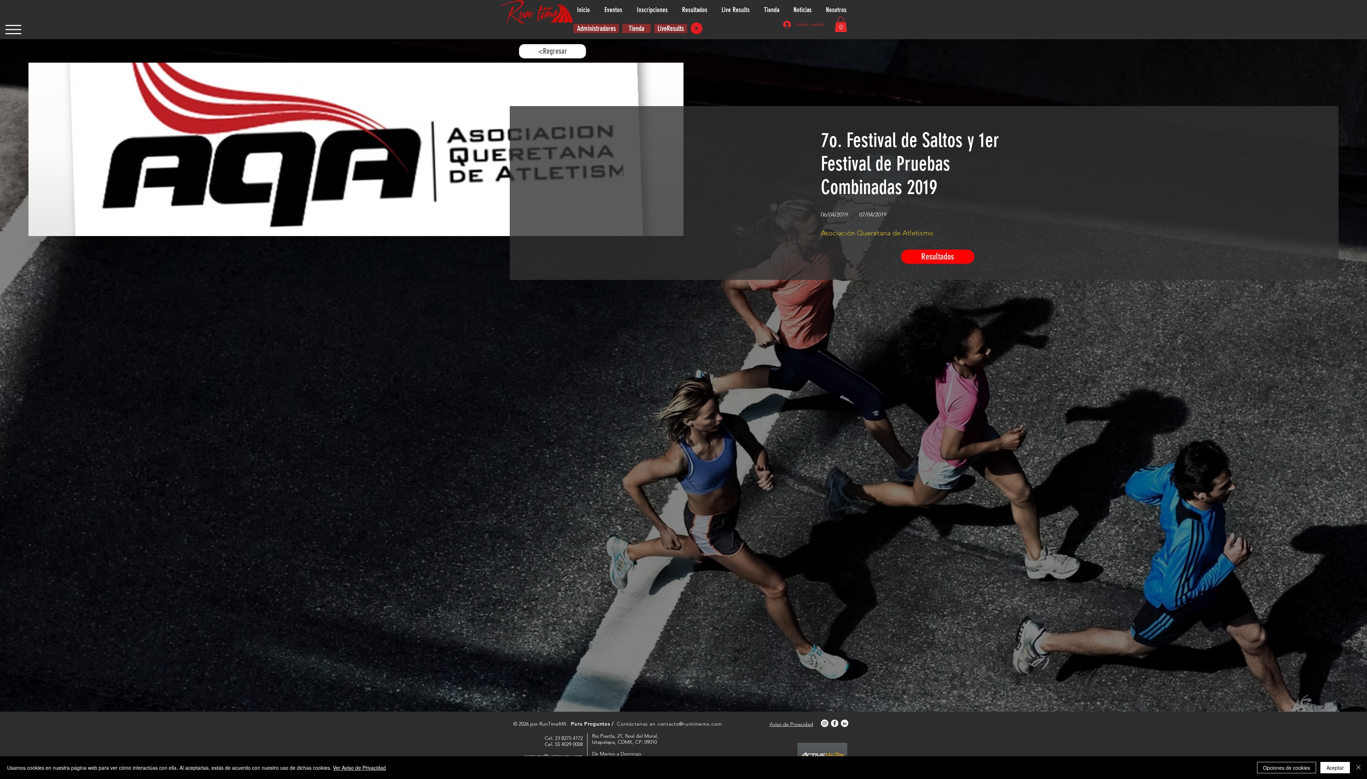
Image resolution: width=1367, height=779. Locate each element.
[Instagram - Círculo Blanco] (824, 723)
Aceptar (1335, 767)
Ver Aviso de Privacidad (359, 767)
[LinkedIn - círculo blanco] (844, 723)
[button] (13, 29)
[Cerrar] (1358, 767)
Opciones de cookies (1286, 767)
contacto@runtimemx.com (690, 724)
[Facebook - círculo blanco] (834, 723)
